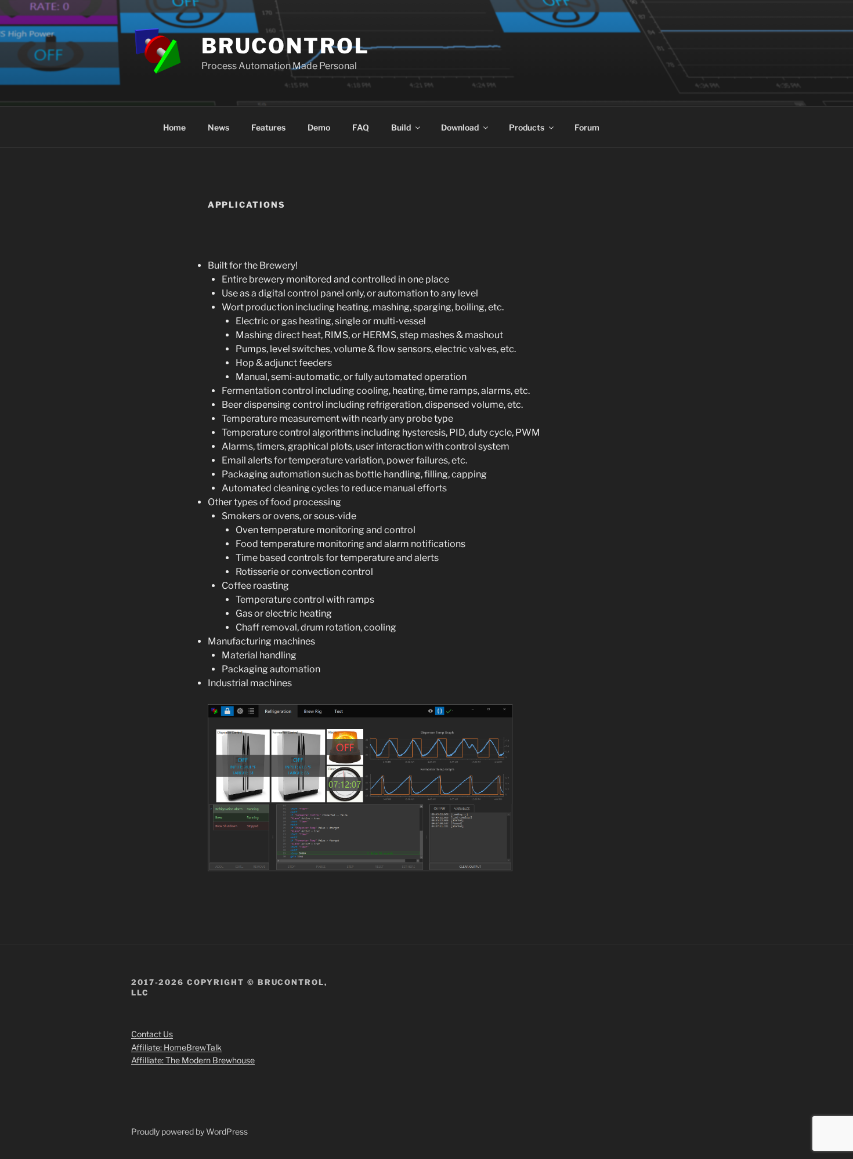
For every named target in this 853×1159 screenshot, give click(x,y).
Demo (319, 127)
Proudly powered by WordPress (189, 1131)
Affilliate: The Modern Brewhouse (193, 1060)
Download (460, 127)
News (218, 127)
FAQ (360, 127)
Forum (586, 127)
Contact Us (152, 1034)
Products (526, 127)
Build (401, 127)
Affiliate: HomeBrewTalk (176, 1047)
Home (174, 127)
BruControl (285, 46)
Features (268, 127)
